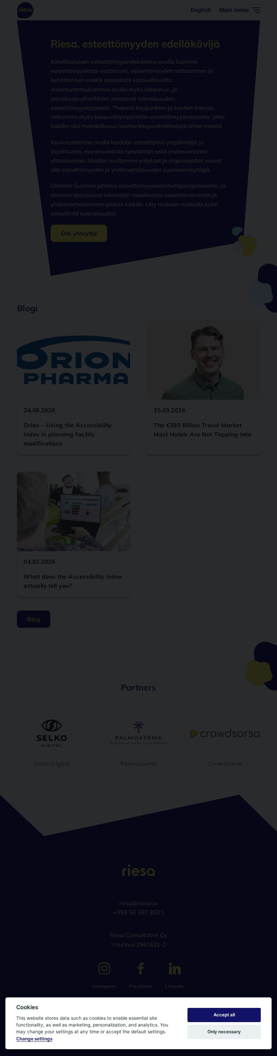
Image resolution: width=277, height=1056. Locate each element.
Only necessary (224, 1031)
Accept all (224, 1014)
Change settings (34, 1038)
